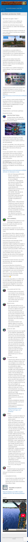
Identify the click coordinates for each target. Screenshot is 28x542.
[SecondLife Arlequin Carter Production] (14, 3)
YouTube (15, 6)
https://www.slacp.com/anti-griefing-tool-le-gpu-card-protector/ (15, 410)
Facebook (11, 6)
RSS (17, 6)
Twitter (13, 6)
